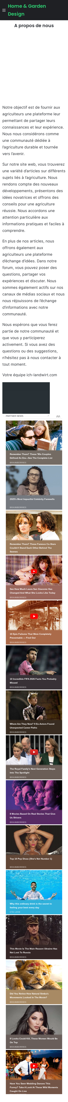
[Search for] (64, 11)
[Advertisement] (34, 68)
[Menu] (4, 11)
